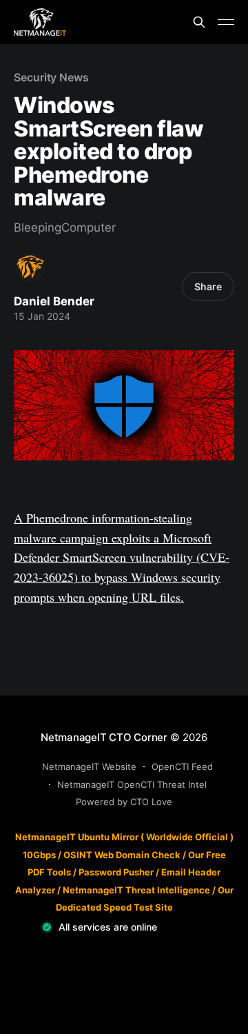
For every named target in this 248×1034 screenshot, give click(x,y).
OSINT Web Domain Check (121, 854)
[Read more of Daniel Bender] (31, 267)
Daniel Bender (54, 301)
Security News (51, 77)
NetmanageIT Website (89, 766)
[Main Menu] (226, 22)
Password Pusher (116, 872)
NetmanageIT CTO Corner (104, 737)
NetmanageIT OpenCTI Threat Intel (132, 784)
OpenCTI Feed (182, 766)
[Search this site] (199, 22)
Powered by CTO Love (124, 801)
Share (208, 286)
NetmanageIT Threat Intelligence (136, 889)
